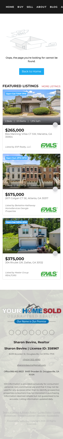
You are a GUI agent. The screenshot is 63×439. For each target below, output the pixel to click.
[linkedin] (18, 332)
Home (10, 6)
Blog (54, 6)
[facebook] (11, 332)
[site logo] (31, 314)
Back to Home (31, 71)
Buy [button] (20, 6)
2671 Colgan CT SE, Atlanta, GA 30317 (26, 198)
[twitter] (24, 332)
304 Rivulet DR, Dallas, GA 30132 (24, 262)
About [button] (41, 6)
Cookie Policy (44, 412)
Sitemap (41, 415)
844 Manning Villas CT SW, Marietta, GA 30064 (28, 135)
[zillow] (31, 332)
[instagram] (38, 332)
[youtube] (45, 332)
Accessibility (53, 415)
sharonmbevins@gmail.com (31, 365)
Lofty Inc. (24, 421)
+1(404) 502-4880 (31, 359)
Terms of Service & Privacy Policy (19, 412)
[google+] (51, 332)
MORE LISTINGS (51, 86)
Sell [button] (30, 6)
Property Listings (26, 415)
